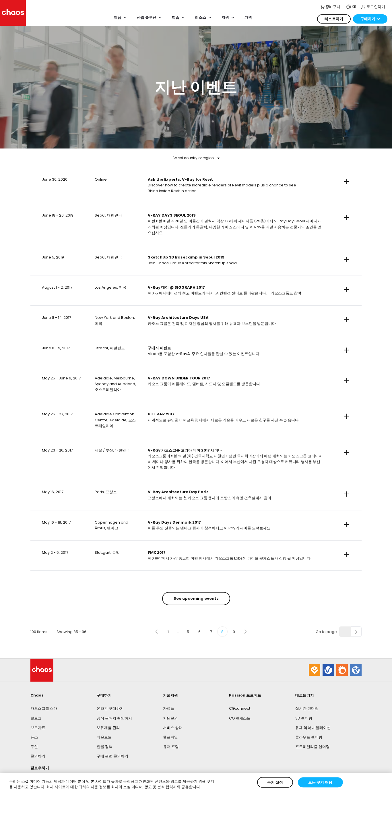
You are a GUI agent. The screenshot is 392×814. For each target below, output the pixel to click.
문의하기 (37, 756)
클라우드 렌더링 (308, 737)
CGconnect (239, 708)
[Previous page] (157, 631)
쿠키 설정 (275, 782)
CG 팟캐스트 (240, 718)
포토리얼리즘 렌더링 (312, 746)
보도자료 (37, 727)
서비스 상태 (173, 727)
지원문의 (170, 718)
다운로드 (104, 737)
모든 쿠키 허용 (320, 782)
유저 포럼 (171, 746)
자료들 (168, 708)
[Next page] (245, 631)
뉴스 (34, 737)
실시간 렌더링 (307, 708)
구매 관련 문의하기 (112, 756)
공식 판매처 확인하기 (114, 718)
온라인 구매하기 (110, 708)
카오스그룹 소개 (43, 708)
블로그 (36, 718)
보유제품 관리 (108, 727)
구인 (34, 746)
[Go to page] (356, 631)
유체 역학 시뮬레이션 (313, 727)
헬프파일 (170, 737)
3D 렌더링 (303, 718)
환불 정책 (104, 746)
